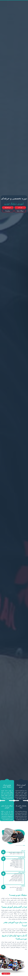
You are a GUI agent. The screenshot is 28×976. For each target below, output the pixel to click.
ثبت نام (20, 207)
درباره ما (8, 211)
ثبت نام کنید (6, 973)
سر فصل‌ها (8, 207)
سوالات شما (20, 211)
